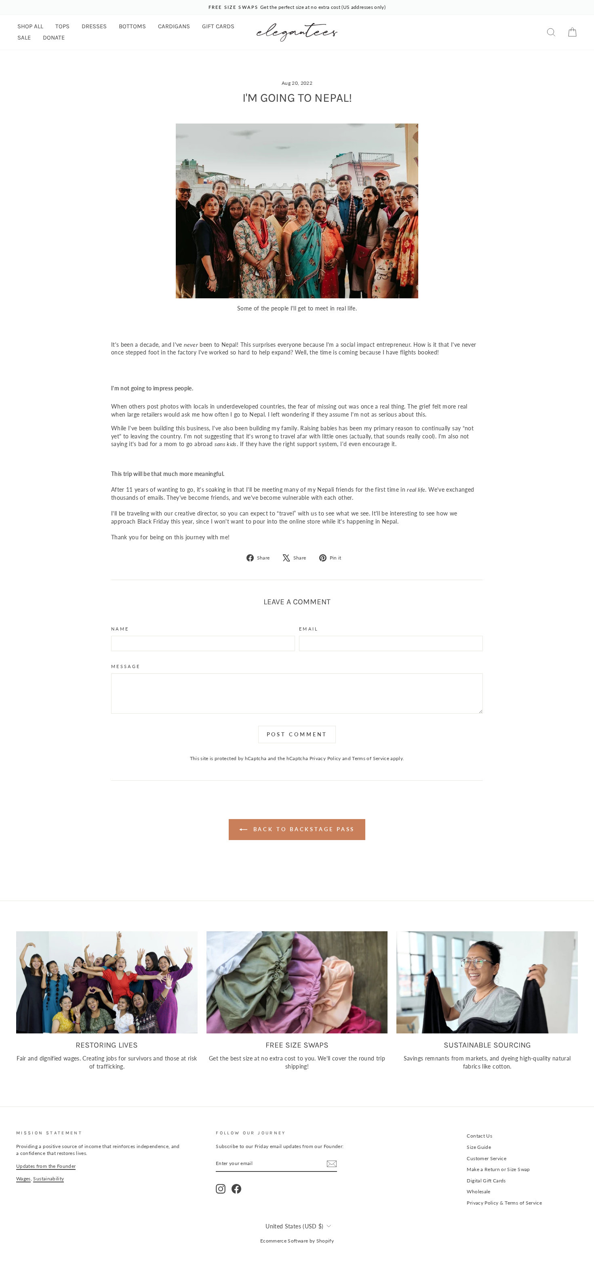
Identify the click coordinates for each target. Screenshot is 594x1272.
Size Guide (479, 1147)
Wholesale (478, 1191)
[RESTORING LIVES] (107, 982)
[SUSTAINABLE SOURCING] (487, 982)
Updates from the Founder (46, 1166)
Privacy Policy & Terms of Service (504, 1203)
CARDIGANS (174, 26)
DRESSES (94, 26)
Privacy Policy (325, 758)
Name (120, 628)
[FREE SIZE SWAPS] (297, 982)
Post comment (297, 734)
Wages (23, 1179)
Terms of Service (370, 758)
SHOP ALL (30, 26)
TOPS (62, 26)
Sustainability (48, 1179)
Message (126, 666)
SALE (24, 37)
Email (309, 628)
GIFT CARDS (218, 26)
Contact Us (479, 1136)
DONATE (54, 37)
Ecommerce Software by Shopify (297, 1241)
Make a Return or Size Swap (498, 1169)
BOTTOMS (132, 26)
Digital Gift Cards (486, 1181)
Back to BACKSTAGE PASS (303, 829)
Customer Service (486, 1158)
